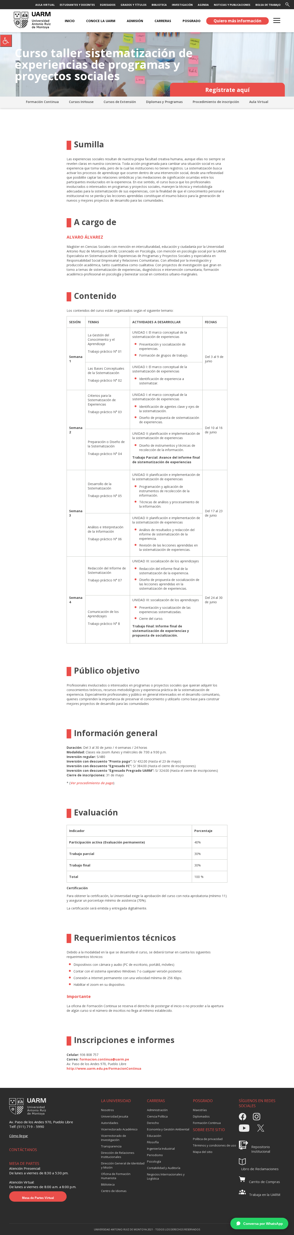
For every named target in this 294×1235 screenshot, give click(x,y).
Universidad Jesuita (114, 1116)
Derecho (153, 1123)
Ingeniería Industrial (161, 1148)
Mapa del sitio (202, 1152)
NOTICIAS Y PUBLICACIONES (232, 4)
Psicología (154, 1161)
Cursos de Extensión (120, 102)
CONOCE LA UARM (100, 21)
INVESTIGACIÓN (182, 4)
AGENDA (203, 4)
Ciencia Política (157, 1116)
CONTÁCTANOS (23, 1149)
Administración (157, 1110)
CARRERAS (163, 21)
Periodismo (155, 1155)
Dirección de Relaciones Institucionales (117, 1155)
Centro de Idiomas (114, 1191)
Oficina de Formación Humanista (115, 1176)
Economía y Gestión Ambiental (168, 1129)
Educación (154, 1136)
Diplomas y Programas (164, 102)
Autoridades (109, 1123)
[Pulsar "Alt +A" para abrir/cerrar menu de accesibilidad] (6, 40)
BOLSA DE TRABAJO (267, 4)
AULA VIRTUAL (45, 4)
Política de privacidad (208, 1139)
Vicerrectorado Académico (119, 1129)
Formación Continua (42, 102)
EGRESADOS (108, 4)
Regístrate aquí (227, 90)
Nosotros (107, 1110)
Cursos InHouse (81, 102)
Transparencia (111, 1146)
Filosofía (153, 1142)
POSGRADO (192, 21)
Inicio (70, 21)
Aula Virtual (258, 102)
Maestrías (200, 1110)
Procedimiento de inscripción (216, 102)
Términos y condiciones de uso (214, 1145)
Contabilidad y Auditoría (163, 1168)
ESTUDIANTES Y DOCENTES (77, 4)
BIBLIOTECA (159, 4)
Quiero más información (237, 20)
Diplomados (201, 1116)
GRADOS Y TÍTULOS (134, 4)
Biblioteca (108, 1184)
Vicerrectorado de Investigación (113, 1138)
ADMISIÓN (135, 21)
